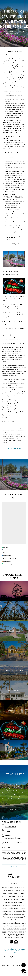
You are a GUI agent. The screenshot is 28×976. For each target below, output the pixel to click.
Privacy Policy (18, 860)
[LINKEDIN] (12, 949)
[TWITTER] (15, 949)
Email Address (6, 847)
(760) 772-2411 (9, 831)
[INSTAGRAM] (8, 949)
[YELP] (19, 949)
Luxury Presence (18, 957)
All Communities (14, 454)
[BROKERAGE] (13, 952)
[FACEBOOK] (4, 949)
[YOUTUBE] (23, 949)
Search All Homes (14, 448)
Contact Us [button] (14, 809)
